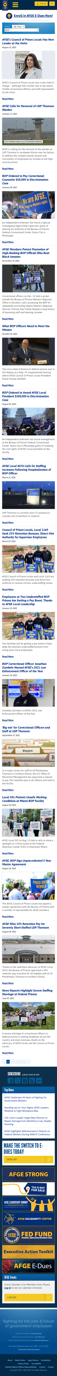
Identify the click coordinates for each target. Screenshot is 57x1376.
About (10, 1360)
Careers (51, 1367)
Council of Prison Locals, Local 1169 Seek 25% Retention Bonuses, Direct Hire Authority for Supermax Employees (28, 533)
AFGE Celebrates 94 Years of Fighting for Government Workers (25, 1099)
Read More (8, 98)
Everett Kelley (36, 1334)
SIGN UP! (12, 1159)
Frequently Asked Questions (29, 1349)
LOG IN (43, 4)
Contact (42, 1367)
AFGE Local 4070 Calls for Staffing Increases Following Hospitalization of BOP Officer (26, 469)
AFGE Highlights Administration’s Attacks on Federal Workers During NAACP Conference (27, 1133)
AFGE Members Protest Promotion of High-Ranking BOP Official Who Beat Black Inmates (25, 253)
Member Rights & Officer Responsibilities (21, 1367)
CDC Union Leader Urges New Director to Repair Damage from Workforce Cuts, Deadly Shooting (27, 1121)
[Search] (52, 3)
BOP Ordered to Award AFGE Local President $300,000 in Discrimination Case (25, 396)
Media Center (20, 1360)
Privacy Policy (23, 1364)
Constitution (46, 1360)
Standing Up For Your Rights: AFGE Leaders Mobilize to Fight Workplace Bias (26, 1109)
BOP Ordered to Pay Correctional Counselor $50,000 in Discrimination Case (25, 179)
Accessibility (36, 1364)
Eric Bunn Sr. (40, 1337)
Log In (7, 1287)
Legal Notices (33, 1360)
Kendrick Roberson (41, 1340)
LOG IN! (11, 1297)
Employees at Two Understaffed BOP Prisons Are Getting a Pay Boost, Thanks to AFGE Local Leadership (27, 600)
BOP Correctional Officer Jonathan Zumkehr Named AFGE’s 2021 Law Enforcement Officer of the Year (24, 667)
